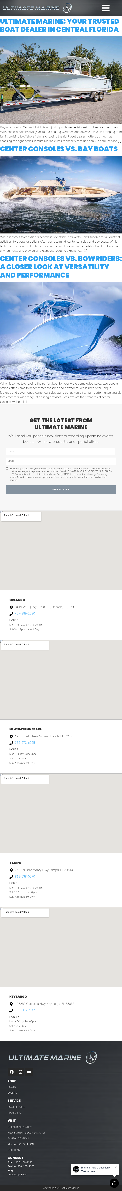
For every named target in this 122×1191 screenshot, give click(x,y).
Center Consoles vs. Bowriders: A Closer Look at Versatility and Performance (61, 267)
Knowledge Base (17, 1174)
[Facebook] (12, 1072)
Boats (12, 1087)
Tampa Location (18, 1138)
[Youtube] (29, 1072)
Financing (14, 1113)
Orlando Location (20, 1127)
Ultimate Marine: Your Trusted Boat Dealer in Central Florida (59, 25)
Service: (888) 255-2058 (21, 1166)
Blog (10, 1170)
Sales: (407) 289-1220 (20, 1162)
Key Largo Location (21, 1144)
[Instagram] (20, 1072)
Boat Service (16, 1107)
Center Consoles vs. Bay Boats (59, 149)
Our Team (14, 1150)
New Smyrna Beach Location (27, 1133)
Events (12, 1093)
